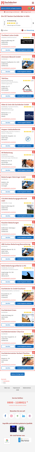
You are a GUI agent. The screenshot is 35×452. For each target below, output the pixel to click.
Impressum (16, 388)
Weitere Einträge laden (17, 374)
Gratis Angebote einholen (24, 50)
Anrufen (8, 50)
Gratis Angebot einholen (24, 122)
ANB (17, 390)
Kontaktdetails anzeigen (8, 46)
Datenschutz (27, 388)
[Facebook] (5, 416)
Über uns (7, 388)
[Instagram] (11, 416)
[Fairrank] (29, 416)
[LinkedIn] (23, 416)
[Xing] (17, 416)
